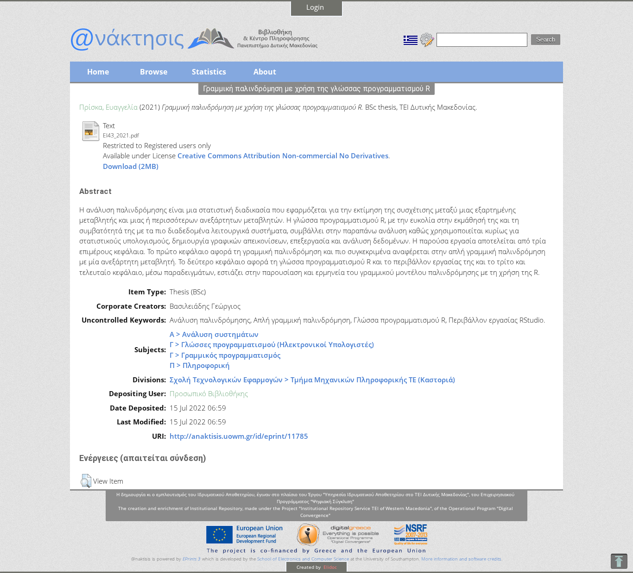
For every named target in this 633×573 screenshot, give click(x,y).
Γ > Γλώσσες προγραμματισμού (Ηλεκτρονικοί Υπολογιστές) (272, 344)
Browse (153, 72)
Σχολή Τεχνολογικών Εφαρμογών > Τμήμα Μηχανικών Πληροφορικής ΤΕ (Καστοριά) (312, 379)
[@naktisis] (209, 51)
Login (315, 7)
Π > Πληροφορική (200, 365)
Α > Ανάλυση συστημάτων (214, 334)
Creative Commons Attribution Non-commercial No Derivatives (282, 155)
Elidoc (329, 567)
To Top (619, 561)
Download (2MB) (130, 166)
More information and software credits (461, 559)
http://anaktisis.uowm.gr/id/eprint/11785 (239, 436)
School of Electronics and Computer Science (303, 559)
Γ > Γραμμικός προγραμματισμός (225, 355)
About (264, 72)
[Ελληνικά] (410, 39)
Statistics (209, 72)
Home (98, 72)
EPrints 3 (192, 559)
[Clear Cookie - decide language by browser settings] (427, 39)
